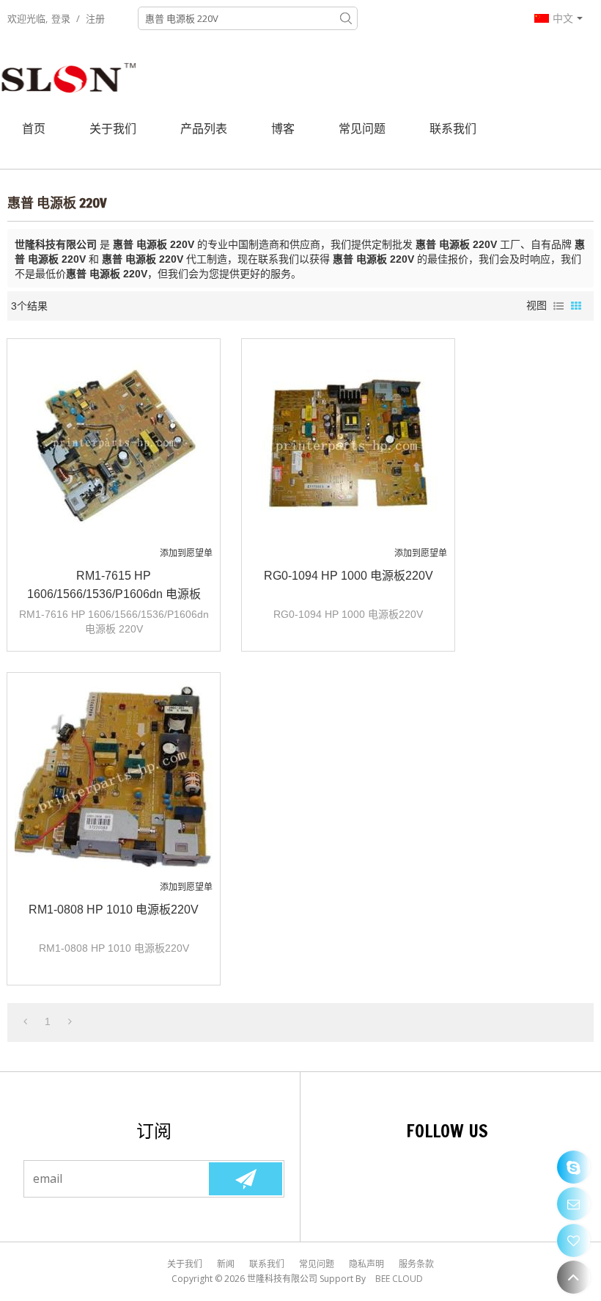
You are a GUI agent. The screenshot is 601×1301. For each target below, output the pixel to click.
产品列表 (203, 128)
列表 (558, 306)
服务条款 (416, 1264)
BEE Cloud (399, 1278)
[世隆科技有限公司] (69, 77)
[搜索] (346, 18)
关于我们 (112, 128)
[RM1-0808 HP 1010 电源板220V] (114, 779)
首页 (33, 128)
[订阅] (245, 1178)
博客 (283, 128)
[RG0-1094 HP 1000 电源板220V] (348, 445)
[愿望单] (573, 1240)
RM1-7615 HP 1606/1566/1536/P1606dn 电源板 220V (114, 586)
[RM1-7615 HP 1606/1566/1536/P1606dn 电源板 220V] (114, 445)
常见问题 (362, 128)
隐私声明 (366, 1264)
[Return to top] (573, 1277)
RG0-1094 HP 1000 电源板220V (348, 575)
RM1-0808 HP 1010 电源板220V (114, 909)
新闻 (226, 1264)
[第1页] (25, 1021)
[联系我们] (573, 1203)
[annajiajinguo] (573, 1167)
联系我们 (452, 128)
